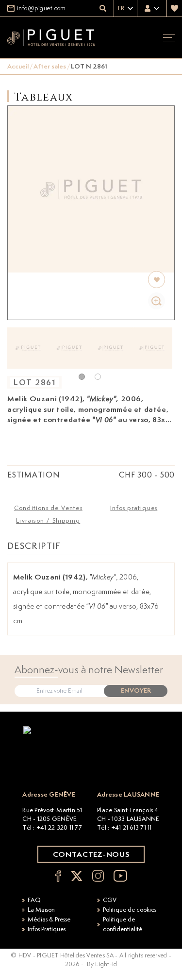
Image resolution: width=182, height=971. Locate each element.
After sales (49, 66)
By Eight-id (102, 964)
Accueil (18, 66)
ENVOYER (136, 690)
